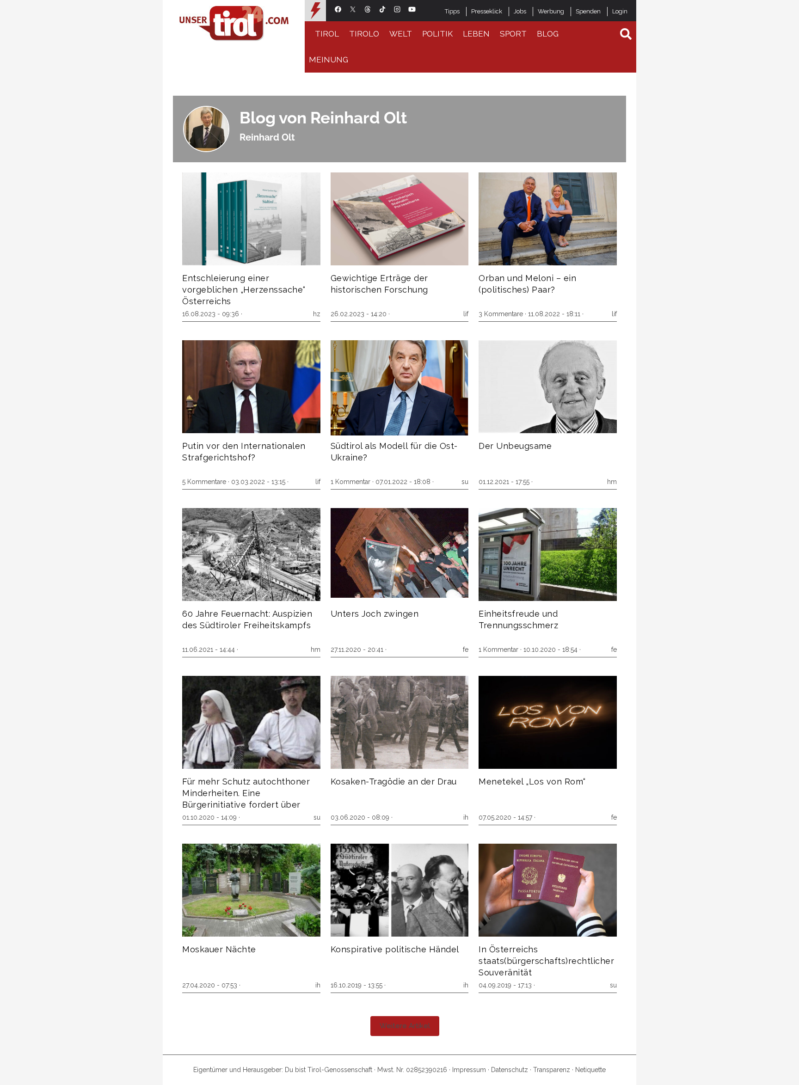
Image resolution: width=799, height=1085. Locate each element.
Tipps (452, 11)
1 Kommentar (350, 481)
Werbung (551, 11)
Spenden (588, 11)
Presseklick (486, 11)
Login (619, 11)
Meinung (328, 59)
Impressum (469, 1069)
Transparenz (551, 1069)
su (464, 481)
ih (465, 817)
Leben (476, 33)
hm (612, 481)
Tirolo (364, 33)
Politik (437, 33)
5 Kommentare (204, 481)
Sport (513, 33)
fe (465, 649)
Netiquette (590, 1069)
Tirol (327, 33)
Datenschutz (509, 1069)
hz (316, 314)
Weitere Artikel (405, 1026)
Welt (400, 33)
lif (465, 314)
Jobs (520, 11)
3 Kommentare (501, 314)
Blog (548, 33)
